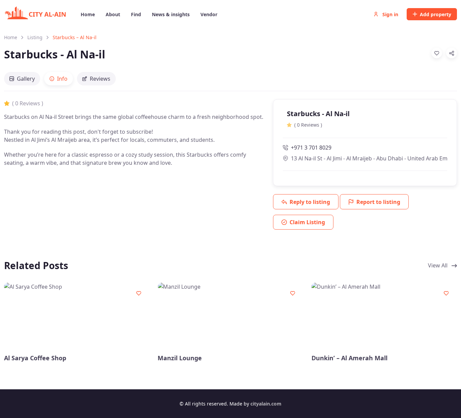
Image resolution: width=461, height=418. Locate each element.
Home (10, 37)
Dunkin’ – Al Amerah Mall (349, 358)
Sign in (389, 14)
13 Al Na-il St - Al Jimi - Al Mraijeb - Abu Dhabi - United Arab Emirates (369, 158)
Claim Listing (307, 222)
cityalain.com (265, 403)
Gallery (26, 78)
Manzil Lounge (180, 358)
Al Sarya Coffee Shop (35, 358)
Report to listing (378, 202)
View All (438, 265)
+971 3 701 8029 (311, 147)
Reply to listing (310, 202)
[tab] (22, 78)
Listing (35, 37)
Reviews (100, 78)
